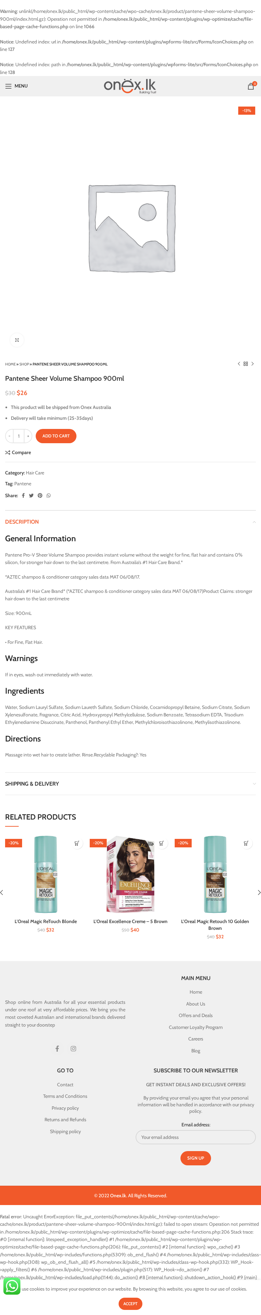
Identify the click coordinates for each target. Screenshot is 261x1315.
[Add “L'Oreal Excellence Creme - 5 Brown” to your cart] (162, 843)
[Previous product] (239, 364)
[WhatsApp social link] (49, 495)
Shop (24, 364)
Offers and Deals (196, 1015)
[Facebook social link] (23, 495)
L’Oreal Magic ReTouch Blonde (46, 921)
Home (10, 364)
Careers (195, 1039)
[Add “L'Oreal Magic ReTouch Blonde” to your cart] (77, 843)
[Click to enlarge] (17, 340)
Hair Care (35, 473)
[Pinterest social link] (40, 495)
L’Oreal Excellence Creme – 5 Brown (130, 921)
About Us (195, 1004)
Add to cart (56, 435)
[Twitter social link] (31, 495)
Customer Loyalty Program (196, 1027)
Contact (65, 1085)
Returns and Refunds (65, 1119)
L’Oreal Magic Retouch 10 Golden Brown (215, 924)
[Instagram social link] (73, 1048)
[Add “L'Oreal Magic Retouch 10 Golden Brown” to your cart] (247, 843)
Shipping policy (65, 1131)
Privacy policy (65, 1108)
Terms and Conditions (65, 1096)
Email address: (195, 1125)
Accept (130, 1303)
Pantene (22, 484)
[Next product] (252, 364)
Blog (195, 1051)
